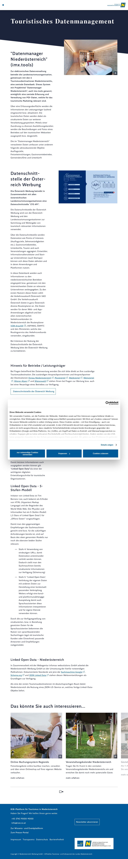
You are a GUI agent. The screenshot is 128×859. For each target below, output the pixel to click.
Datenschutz (42, 839)
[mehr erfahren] (36, 746)
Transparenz (29, 839)
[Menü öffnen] (3, 5)
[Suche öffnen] (13, 5)
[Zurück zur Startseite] (117, 5)
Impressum (16, 839)
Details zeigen (107, 445)
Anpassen (62, 453)
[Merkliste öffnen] (11, 5)
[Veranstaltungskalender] (8, 5)
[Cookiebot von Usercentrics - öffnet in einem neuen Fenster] (107, 403)
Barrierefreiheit (57, 839)
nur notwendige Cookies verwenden (27, 453)
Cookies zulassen (100, 453)
